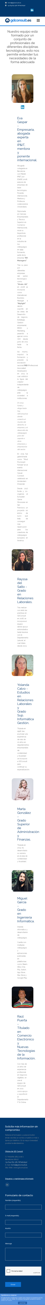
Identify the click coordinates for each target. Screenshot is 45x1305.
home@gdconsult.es (19, 1165)
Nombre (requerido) (13, 1200)
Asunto (8, 1228)
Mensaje (8, 1243)
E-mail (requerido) (12, 1215)
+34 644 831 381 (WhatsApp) (16, 1162)
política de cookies (6, 1300)
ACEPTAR (23, 1303)
